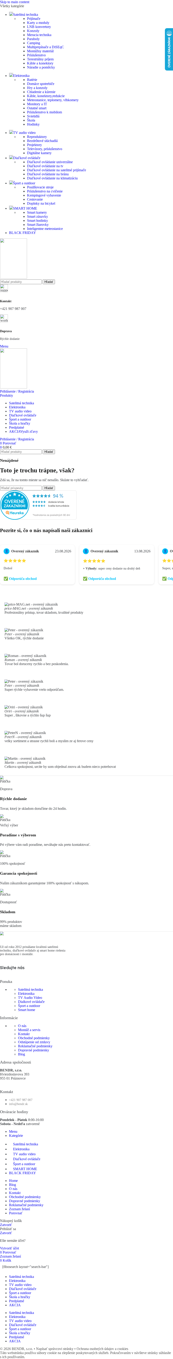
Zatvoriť (6, 1225)
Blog (21, 1054)
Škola (31, 120)
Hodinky (33, 124)
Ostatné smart (36, 108)
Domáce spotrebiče (40, 84)
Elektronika (26, 993)
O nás (22, 1026)
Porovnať (16, 1213)
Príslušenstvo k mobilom (44, 112)
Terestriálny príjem (40, 59)
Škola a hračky (19, 1297)
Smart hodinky (37, 220)
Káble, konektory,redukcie (46, 96)
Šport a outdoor (29, 1006)
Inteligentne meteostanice (45, 229)
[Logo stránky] (13, 277)
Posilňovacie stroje (40, 187)
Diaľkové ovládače (22, 1289)
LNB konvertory (39, 27)
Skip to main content (14, 2)
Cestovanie (35, 199)
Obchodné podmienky (34, 1038)
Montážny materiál (40, 51)
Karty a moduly (38, 23)
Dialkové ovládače (31, 1002)
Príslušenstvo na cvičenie (45, 191)
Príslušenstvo (36, 55)
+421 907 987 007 (13, 309)
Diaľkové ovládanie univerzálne (50, 162)
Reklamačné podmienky (35, 1046)
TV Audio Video (30, 998)
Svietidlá (33, 116)
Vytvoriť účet (9, 1248)
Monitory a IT (37, 104)
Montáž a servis (29, 1030)
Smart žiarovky (38, 224)
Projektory (34, 145)
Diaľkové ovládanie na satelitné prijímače (56, 170)
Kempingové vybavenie (44, 195)
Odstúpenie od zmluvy (34, 1042)
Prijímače (33, 19)
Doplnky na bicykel (41, 203)
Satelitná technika (30, 989)
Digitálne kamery (39, 153)
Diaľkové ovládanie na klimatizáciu (52, 178)
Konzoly (33, 31)
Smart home (26, 1010)
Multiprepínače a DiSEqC (45, 47)
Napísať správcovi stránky (55, 1349)
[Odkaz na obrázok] (2, 934)
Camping (33, 43)
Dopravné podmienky (33, 1050)
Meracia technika (39, 35)
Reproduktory (37, 137)
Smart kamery (37, 212)
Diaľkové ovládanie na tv (45, 166)
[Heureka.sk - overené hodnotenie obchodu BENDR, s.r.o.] (38, 518)
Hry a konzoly (37, 88)
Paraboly (33, 39)
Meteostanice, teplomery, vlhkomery (53, 100)
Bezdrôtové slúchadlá (42, 141)
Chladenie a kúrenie (41, 92)
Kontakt (24, 1034)
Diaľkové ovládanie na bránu (48, 174)
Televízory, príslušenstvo (44, 149)
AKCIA (15, 1305)
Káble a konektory (40, 63)
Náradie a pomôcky (41, 67)
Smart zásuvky (37, 216)
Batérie (32, 80)
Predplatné (16, 1301)
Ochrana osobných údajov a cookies (102, 1349)
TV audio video (20, 1285)
